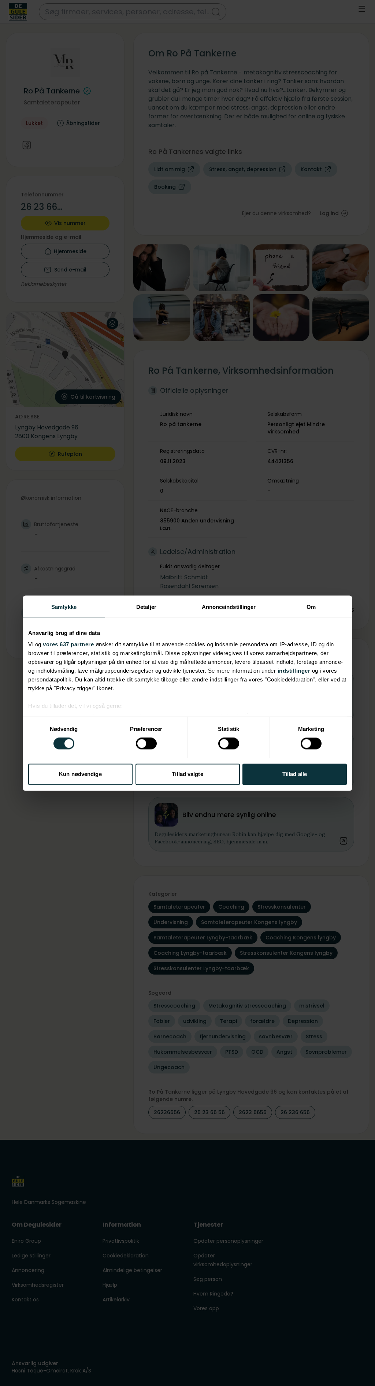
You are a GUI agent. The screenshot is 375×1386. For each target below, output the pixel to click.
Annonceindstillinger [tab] (229, 607)
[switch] (146, 744)
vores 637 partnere (68, 644)
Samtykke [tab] (64, 607)
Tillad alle (294, 774)
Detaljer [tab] (146, 607)
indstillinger (294, 671)
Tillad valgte (187, 774)
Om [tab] (311, 607)
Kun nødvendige (80, 774)
